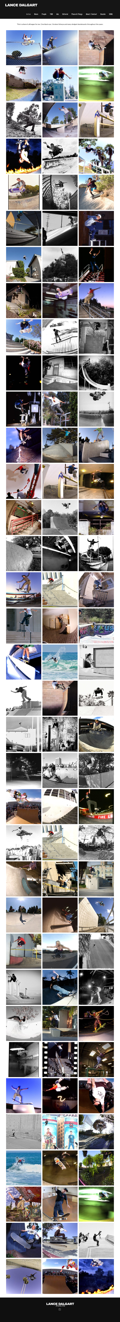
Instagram (59, 1309)
